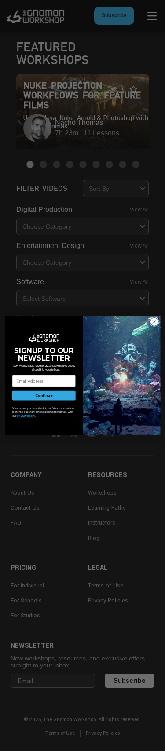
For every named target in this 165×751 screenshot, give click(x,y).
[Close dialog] (154, 321)
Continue (43, 396)
